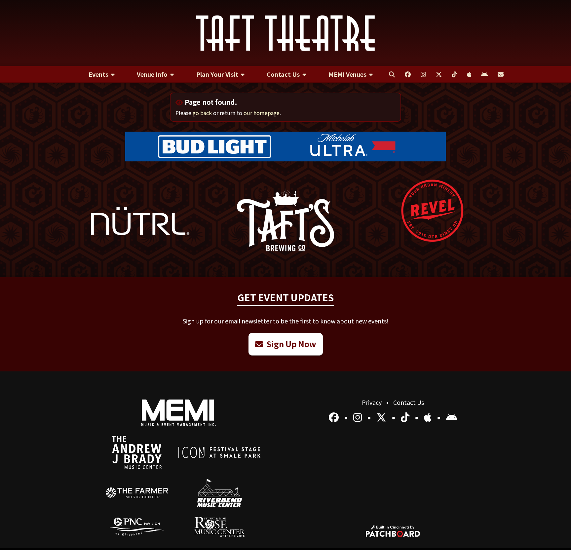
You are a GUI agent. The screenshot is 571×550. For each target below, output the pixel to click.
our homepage (262, 113)
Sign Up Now (290, 344)
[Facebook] (335, 416)
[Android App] (451, 416)
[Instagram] (358, 416)
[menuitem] (101, 74)
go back (202, 113)
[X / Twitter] (382, 416)
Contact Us (408, 402)
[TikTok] (406, 416)
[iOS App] (429, 416)
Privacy (372, 402)
